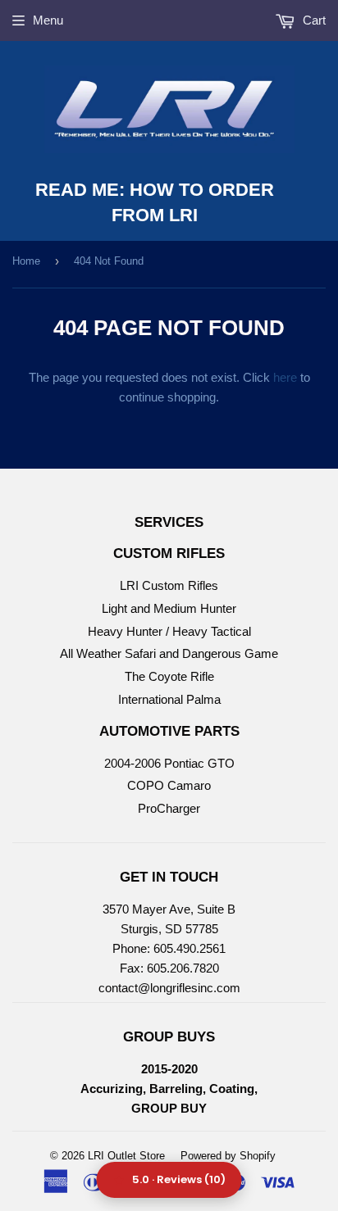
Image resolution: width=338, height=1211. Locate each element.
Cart (312, 20)
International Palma (169, 699)
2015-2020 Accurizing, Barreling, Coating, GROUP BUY (169, 1088)
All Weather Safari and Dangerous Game (169, 653)
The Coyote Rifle (169, 676)
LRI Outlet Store (126, 1156)
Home (26, 261)
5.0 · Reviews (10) (179, 1179)
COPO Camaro (169, 785)
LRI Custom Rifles (169, 585)
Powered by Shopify (228, 1156)
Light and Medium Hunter (169, 608)
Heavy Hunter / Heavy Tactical (169, 631)
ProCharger (169, 808)
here (285, 377)
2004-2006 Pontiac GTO (169, 763)
